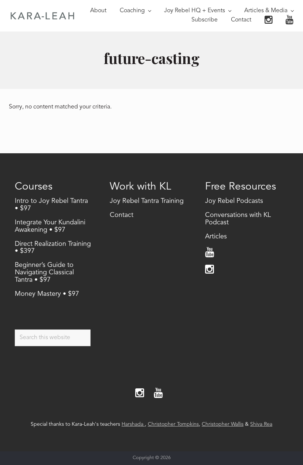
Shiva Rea (261, 424)
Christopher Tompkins (173, 424)
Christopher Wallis (223, 424)
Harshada (133, 424)
